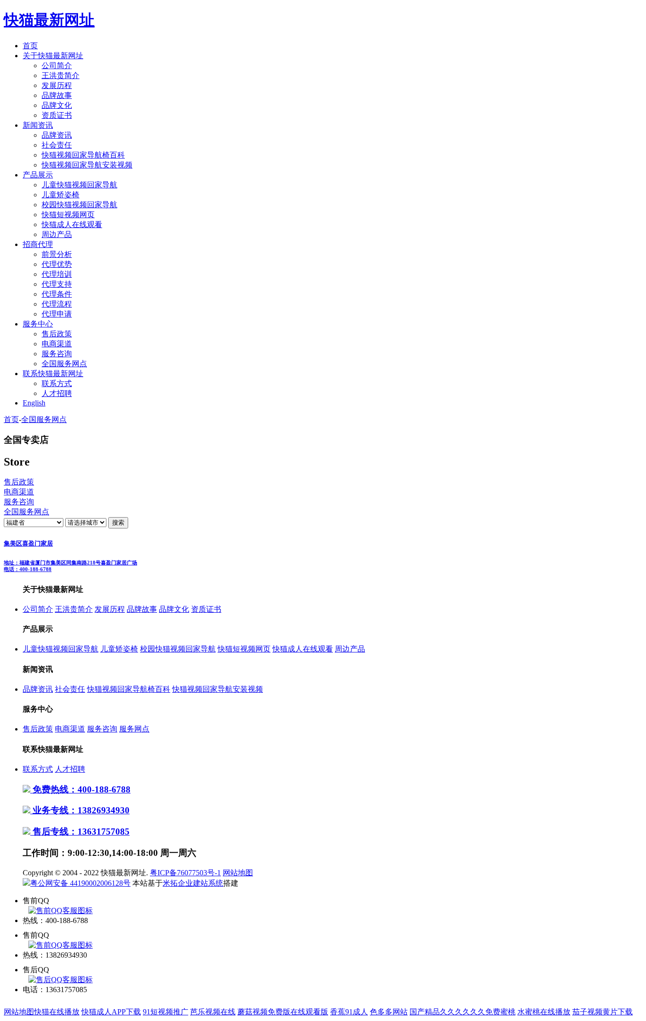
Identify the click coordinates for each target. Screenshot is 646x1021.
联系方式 (57, 383)
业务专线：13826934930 (80, 810)
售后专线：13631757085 (80, 831)
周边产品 (57, 234)
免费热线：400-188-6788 (80, 789)
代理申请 (57, 314)
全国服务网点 (64, 364)
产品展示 (38, 175)
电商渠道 (57, 344)
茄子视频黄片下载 (602, 1012)
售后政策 (57, 334)
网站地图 (238, 873)
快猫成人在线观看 (72, 224)
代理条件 (57, 294)
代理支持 (57, 284)
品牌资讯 (57, 135)
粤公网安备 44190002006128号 (80, 883)
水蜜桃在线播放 (543, 1012)
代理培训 (57, 274)
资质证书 (57, 115)
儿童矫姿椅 (60, 195)
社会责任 (57, 145)
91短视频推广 (165, 1012)
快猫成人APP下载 (111, 1012)
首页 (30, 46)
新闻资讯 (38, 125)
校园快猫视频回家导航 (79, 205)
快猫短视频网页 (68, 215)
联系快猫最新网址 (53, 374)
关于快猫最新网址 (53, 56)
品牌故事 (57, 95)
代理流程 (57, 304)
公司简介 (57, 66)
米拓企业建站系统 (193, 883)
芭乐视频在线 (213, 1012)
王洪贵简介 (60, 75)
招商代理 (38, 244)
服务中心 (38, 324)
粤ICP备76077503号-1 (185, 873)
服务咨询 (57, 354)
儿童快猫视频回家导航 (79, 185)
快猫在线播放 (56, 1012)
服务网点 (134, 729)
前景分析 (57, 254)
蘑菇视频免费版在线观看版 (282, 1012)
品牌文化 (57, 105)
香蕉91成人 (349, 1012)
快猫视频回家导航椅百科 (83, 155)
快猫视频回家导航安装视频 (87, 165)
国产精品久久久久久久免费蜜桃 (462, 1012)
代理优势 (57, 264)
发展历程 (57, 85)
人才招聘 (57, 393)
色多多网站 (389, 1012)
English (34, 403)
